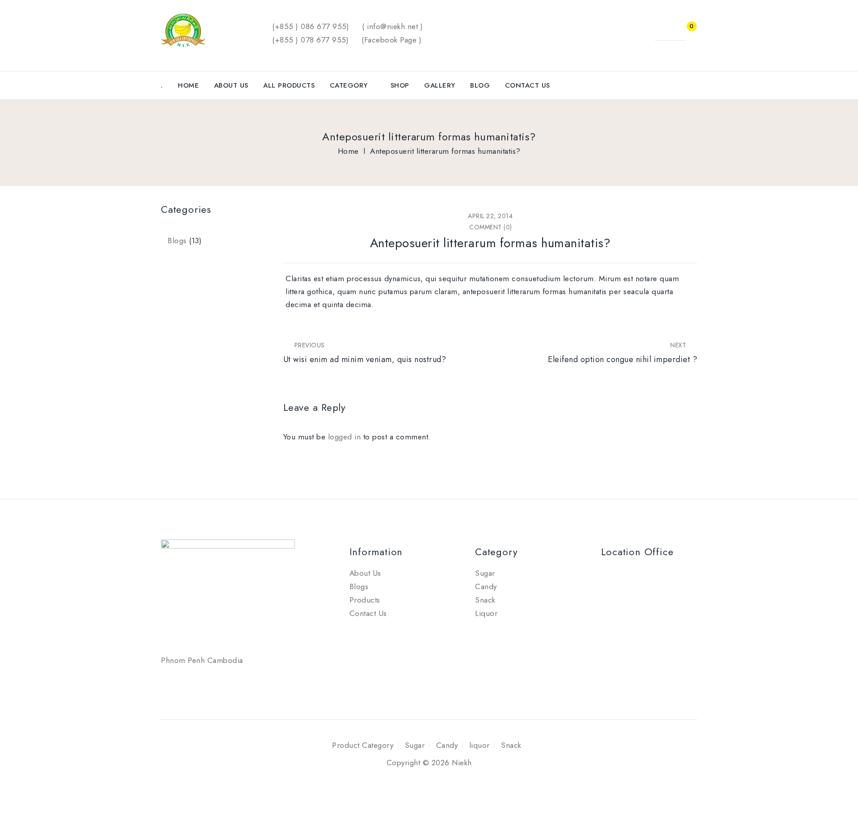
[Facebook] (169, 681)
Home (188, 85)
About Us (231, 85)
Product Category (362, 745)
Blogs (177, 240)
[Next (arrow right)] (842, 407)
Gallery (439, 85)
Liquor (486, 613)
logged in (344, 436)
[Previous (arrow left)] (15, 407)
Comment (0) (490, 227)
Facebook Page (390, 39)
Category (349, 85)
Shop (400, 85)
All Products (289, 85)
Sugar (485, 573)
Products (364, 600)
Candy (486, 586)
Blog (480, 85)
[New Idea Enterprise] (183, 29)
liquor (479, 745)
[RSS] (190, 681)
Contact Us (527, 85)
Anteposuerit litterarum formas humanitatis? (490, 243)
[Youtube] (210, 681)
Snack (485, 600)
